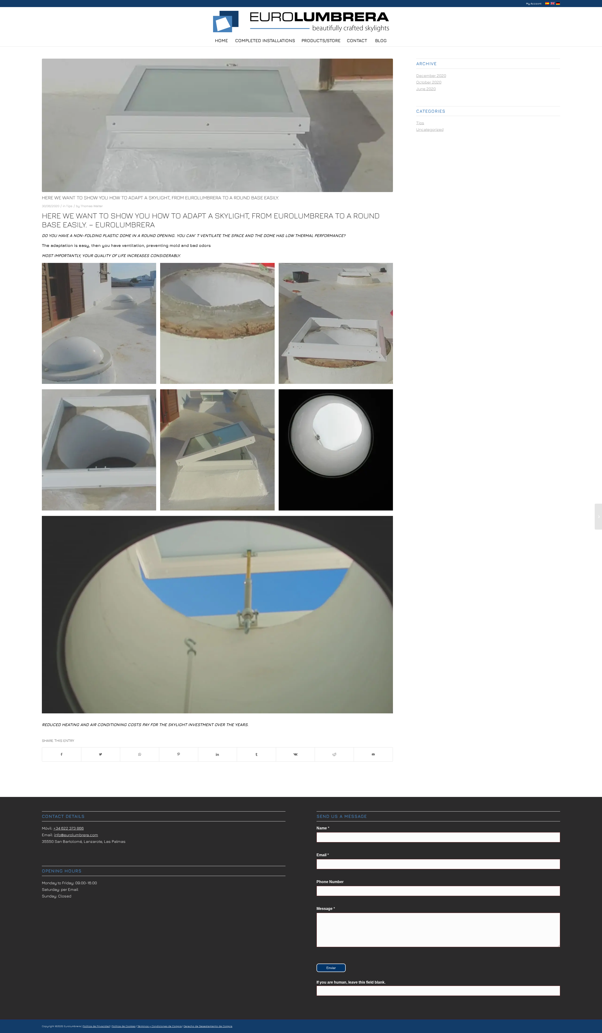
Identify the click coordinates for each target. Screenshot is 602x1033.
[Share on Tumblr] (256, 754)
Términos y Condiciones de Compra (159, 1026)
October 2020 (428, 82)
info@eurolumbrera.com (76, 834)
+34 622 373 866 (68, 828)
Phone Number (330, 882)
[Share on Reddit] (334, 754)
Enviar (331, 968)
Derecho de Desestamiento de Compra (208, 1026)
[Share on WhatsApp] (139, 754)
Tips (69, 206)
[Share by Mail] (373, 754)
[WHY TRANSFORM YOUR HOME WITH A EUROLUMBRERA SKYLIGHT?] (598, 517)
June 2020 (426, 88)
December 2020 (431, 75)
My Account (534, 3)
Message (326, 908)
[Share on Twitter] (100, 754)
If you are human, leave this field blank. (351, 982)
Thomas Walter (91, 206)
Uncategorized (430, 129)
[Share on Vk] (295, 754)
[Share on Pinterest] (178, 754)
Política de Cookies (123, 1026)
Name (323, 828)
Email (323, 855)
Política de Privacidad (96, 1026)
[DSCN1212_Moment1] (217, 125)
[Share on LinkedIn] (217, 754)
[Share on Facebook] (61, 754)
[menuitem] (533, 3)
